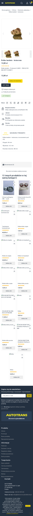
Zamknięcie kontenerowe (6, 227)
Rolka (19, 311)
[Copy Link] (29, 102)
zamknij (28, 506)
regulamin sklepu (15, 407)
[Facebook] (7, 102)
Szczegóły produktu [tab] (17, 133)
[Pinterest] (25, 102)
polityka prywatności (12, 513)
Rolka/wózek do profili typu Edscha (24, 198)
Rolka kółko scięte (7, 283)
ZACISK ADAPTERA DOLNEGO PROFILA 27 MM (24, 341)
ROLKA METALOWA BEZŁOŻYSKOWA (7, 311)
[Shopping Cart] (30, 3)
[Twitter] (10, 102)
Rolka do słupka (6, 255)
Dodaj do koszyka (15, 81)
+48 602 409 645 (19, 492)
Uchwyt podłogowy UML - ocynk (7, 198)
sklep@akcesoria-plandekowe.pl (22, 494)
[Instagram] (14, 102)
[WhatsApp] (22, 102)
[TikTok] (18, 102)
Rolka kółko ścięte (23, 226)
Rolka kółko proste (23, 283)
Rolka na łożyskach (23, 255)
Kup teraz (6, 85)
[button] (30, 34)
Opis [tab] (5, 133)
